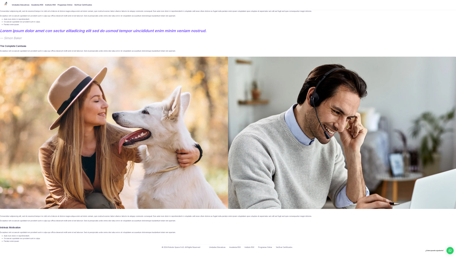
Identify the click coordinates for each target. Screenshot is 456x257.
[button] (450, 250)
